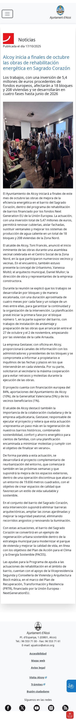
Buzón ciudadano (38, 691)
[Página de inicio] (60, 13)
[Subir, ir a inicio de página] (70, 715)
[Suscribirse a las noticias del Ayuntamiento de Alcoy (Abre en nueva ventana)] (66, 708)
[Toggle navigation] (7, 14)
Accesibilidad (38, 653)
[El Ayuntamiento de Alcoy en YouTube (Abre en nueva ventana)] (38, 708)
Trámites (37, 684)
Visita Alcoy (36, 677)
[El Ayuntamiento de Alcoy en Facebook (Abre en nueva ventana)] (9, 708)
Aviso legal (38, 667)
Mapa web (38, 660)
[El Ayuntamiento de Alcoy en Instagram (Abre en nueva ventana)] (52, 708)
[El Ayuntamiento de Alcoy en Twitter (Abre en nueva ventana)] (23, 708)
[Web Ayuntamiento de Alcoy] (38, 628)
